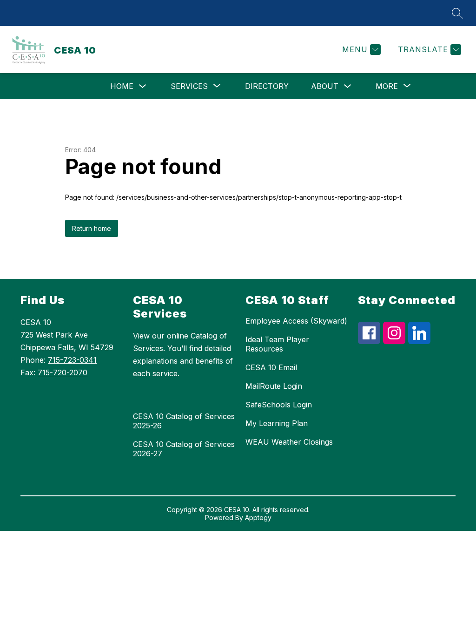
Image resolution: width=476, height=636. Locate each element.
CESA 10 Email (271, 367)
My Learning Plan (276, 423)
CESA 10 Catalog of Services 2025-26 (184, 421)
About (324, 86)
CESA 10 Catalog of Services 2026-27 (184, 449)
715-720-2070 (62, 372)
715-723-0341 (72, 360)
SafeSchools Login (278, 404)
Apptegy (258, 517)
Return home (91, 228)
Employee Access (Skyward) (296, 320)
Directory (267, 86)
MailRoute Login (273, 386)
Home (121, 86)
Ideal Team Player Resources (277, 344)
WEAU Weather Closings (289, 442)
